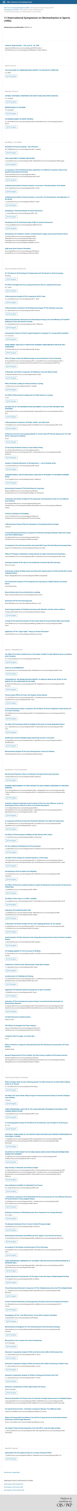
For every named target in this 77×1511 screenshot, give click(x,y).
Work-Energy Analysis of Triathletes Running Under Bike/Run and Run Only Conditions (35, 609)
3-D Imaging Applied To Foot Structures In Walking (22, 951)
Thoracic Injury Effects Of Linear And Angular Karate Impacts (26, 695)
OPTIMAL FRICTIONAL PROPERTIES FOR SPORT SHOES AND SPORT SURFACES (31, 96)
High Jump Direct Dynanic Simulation (18, 248)
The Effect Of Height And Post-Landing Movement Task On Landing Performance (33, 285)
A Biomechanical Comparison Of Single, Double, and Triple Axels (27, 422)
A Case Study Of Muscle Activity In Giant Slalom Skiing (24, 447)
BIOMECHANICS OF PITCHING (15, 107)
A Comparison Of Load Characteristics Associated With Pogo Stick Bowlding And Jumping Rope (38, 545)
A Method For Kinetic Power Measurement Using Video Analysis (27, 964)
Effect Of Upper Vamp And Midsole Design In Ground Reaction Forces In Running (33, 358)
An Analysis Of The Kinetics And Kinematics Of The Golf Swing (26, 1247)
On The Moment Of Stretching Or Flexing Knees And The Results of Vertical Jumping (34, 273)
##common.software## (12, 1472)
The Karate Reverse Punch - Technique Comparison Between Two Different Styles (33, 1409)
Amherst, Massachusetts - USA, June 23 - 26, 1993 (22, 45)
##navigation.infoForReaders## (13, 1484)
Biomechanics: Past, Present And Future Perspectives (23, 1340)
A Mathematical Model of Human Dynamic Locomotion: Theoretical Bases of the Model (35, 185)
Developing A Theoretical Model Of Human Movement (24, 211)
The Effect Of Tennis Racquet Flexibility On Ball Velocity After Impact (28, 834)
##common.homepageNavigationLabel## (16, 8)
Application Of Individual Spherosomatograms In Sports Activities (28, 990)
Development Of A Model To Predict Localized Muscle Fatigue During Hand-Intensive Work (36, 234)
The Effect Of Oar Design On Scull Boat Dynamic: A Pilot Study (26, 858)
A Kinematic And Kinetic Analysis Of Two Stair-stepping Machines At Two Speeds (33, 924)
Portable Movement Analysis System (17, 1017)
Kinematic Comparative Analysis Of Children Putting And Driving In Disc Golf (31, 1375)
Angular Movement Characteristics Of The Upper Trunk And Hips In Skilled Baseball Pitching (37, 1276)
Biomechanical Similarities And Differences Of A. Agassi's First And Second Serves (33, 1236)
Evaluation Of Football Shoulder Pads (18, 910)
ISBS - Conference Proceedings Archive (19, 2)
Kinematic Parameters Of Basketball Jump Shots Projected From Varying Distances (33, 1212)
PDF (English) (12, 76)
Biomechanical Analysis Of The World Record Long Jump (24, 488)
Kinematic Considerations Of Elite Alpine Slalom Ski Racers (25, 1387)
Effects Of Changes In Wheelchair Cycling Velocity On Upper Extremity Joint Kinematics (35, 554)
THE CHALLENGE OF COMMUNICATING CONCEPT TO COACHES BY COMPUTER (31, 70)
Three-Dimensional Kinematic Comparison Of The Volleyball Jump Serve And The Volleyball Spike (38, 1288)
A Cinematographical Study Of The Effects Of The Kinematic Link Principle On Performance (36, 1123)
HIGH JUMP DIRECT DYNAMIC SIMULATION (20, 158)
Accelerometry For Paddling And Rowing (19, 976)
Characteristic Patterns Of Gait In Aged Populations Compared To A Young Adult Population (37, 333)
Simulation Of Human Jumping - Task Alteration (21, 147)
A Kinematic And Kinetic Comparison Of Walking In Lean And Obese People (31, 372)
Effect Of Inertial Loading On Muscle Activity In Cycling (24, 383)
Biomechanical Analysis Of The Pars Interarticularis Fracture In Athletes (29, 751)
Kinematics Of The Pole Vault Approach (18, 601)
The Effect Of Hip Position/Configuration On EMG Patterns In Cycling (29, 395)
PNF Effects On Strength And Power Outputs (20, 1025)
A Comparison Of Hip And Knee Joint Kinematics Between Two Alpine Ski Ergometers (34, 821)
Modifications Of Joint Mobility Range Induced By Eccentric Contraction (29, 738)
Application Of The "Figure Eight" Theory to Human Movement (27, 631)
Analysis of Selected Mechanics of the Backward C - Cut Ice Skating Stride (30, 463)
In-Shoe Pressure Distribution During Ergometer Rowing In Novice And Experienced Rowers (36, 1302)
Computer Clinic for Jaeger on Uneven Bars (20, 1036)
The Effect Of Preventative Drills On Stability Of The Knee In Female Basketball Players (35, 724)
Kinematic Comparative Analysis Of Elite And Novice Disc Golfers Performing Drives (34, 1352)
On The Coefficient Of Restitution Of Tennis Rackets (23, 846)
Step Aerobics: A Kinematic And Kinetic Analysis (21, 1167)
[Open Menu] (4, 2)
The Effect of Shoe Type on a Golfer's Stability (21, 898)
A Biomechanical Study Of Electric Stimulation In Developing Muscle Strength (32, 524)
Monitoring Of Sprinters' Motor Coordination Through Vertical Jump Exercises (32, 774)
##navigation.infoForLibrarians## (14, 1490)
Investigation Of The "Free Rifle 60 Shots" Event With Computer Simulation (31, 1315)
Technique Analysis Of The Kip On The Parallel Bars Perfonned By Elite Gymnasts (32, 562)
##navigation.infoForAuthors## (13, 1487)
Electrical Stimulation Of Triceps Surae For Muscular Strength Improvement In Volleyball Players (38, 1398)
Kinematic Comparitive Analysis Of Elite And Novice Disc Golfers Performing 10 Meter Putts (36, 1363)
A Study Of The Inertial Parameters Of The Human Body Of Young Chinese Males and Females (37, 621)
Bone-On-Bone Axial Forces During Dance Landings (22, 592)
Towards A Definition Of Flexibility (17, 514)
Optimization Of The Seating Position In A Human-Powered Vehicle (28, 1453)
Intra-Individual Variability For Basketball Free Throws (24, 1185)
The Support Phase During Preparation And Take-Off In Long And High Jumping (32, 1428)
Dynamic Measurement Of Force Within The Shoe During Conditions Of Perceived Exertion (36, 1055)
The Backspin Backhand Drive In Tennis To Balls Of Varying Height (27, 1224)
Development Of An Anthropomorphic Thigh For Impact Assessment (29, 222)
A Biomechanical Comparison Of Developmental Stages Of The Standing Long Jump (34, 308)
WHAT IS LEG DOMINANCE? (14, 668)
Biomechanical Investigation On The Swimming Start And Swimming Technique (32, 1327)
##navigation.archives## (11, 10)
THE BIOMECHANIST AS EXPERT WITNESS (19, 119)
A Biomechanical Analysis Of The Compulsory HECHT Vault (25, 296)
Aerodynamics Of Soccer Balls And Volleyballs (20, 871)
